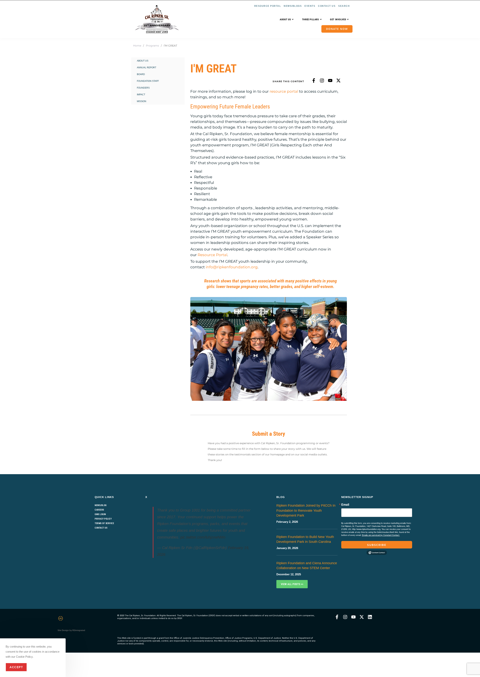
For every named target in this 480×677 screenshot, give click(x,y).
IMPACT (141, 94)
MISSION (141, 101)
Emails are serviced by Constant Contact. (381, 534)
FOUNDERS (143, 88)
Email (345, 504)
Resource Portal (212, 255)
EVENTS (309, 6)
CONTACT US (326, 6)
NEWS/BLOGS (293, 6)
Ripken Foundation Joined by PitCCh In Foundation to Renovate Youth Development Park (305, 510)
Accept (16, 667)
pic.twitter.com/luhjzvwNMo (202, 537)
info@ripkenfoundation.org (232, 267)
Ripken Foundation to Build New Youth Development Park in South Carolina (305, 539)
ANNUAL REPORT (146, 67)
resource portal (284, 91)
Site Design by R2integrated (71, 630)
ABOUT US (142, 60)
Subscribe (376, 545)
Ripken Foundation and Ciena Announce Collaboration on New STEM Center (306, 565)
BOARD (141, 74)
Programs (152, 45)
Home (137, 45)
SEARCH (344, 6)
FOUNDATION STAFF (148, 81)
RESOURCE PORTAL (267, 6)
